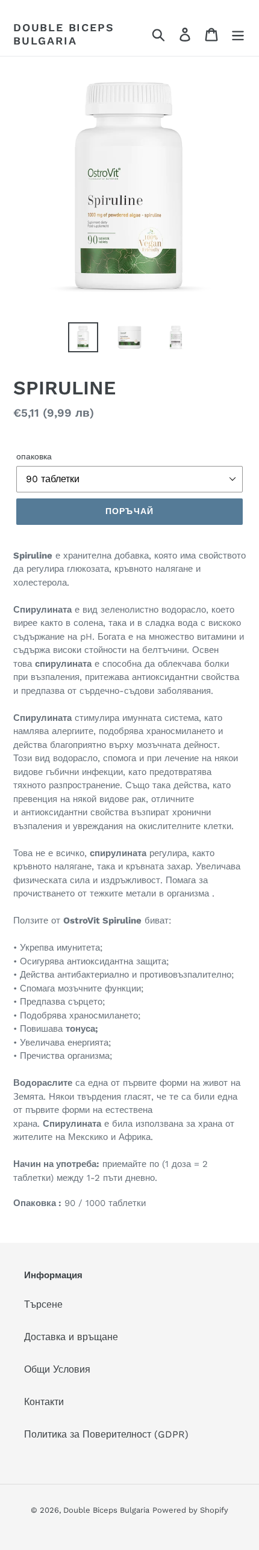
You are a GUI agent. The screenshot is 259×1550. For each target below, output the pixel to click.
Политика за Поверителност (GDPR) (106, 1434)
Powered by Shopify (190, 1510)
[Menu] (238, 33)
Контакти (44, 1402)
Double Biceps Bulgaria (63, 34)
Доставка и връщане (71, 1337)
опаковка (34, 456)
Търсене (43, 1304)
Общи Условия (57, 1369)
